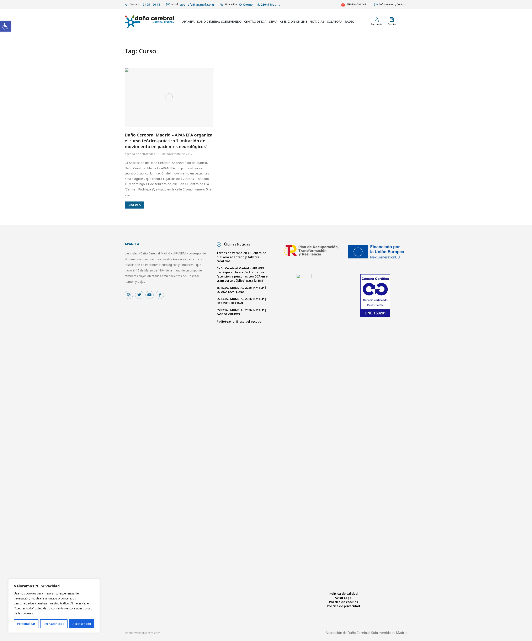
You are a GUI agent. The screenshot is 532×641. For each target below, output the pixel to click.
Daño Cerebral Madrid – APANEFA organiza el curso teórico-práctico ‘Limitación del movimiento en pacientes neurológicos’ (168, 140)
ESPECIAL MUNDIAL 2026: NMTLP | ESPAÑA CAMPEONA (241, 290)
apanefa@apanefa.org (197, 4)
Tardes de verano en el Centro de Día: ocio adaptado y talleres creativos (241, 257)
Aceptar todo (82, 624)
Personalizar (26, 624)
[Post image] (169, 97)
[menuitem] (188, 21)
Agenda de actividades (140, 154)
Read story (134, 205)
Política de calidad (343, 593)
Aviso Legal (343, 598)
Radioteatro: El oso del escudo (239, 321)
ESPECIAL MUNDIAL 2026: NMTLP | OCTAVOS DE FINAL (241, 301)
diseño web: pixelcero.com (142, 633)
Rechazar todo (53, 624)
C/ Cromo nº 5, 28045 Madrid (259, 4)
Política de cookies (343, 602)
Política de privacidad (343, 606)
